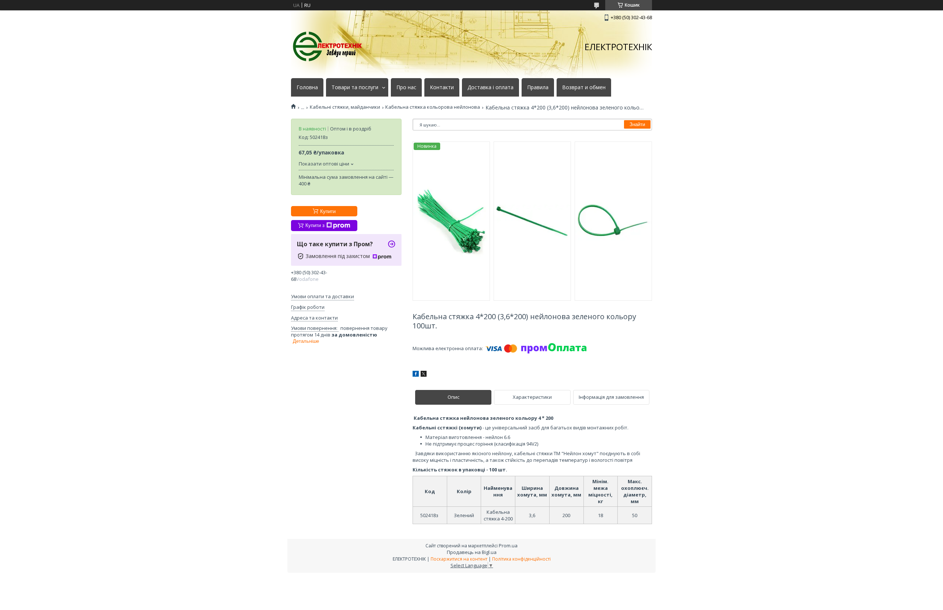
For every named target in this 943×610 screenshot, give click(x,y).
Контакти (442, 87)
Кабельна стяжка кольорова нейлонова (432, 107)
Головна (307, 87)
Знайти (637, 124)
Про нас (406, 87)
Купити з (315, 225)
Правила (537, 87)
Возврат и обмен (584, 87)
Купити (328, 211)
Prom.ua (508, 545)
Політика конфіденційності (521, 559)
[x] (424, 375)
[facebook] (416, 375)
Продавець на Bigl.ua (472, 552)
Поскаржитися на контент (459, 559)
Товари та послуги (355, 87)
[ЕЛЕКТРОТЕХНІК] (328, 46)
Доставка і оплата (490, 87)
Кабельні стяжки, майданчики (345, 107)
